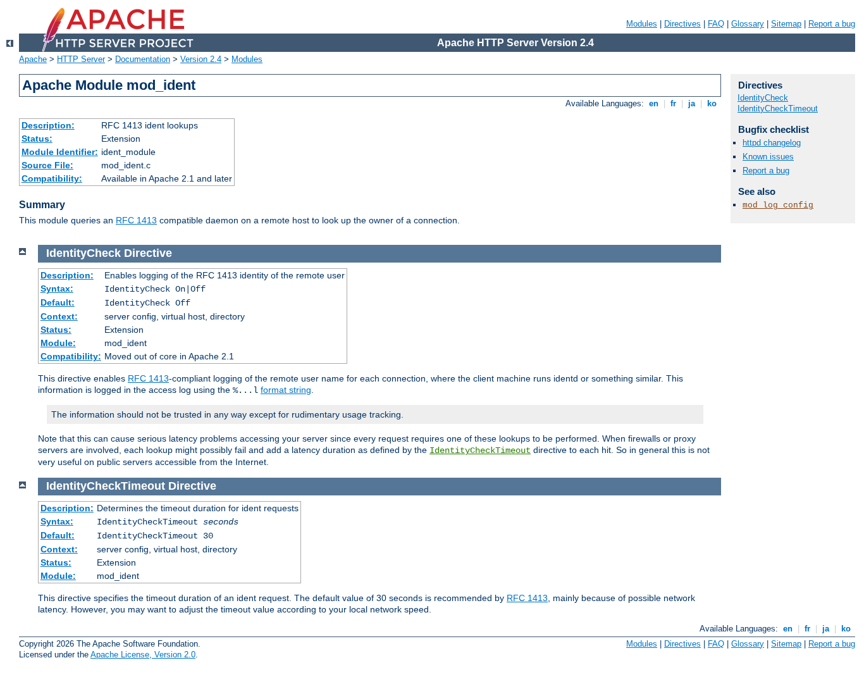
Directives (682, 23)
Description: (48, 125)
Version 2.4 (200, 59)
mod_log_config (778, 205)
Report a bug (831, 23)
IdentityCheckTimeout (480, 450)
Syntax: (56, 288)
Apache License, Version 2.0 (142, 654)
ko (712, 103)
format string (286, 390)
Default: (57, 302)
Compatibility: (52, 178)
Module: (58, 343)
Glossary (747, 23)
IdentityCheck (762, 97)
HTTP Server (81, 59)
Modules (641, 23)
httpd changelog (772, 142)
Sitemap (786, 23)
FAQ (716, 23)
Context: (59, 316)
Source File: (47, 165)
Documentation (142, 59)
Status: (37, 139)
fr (673, 103)
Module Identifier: (60, 152)
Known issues (768, 156)
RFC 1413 (136, 220)
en (653, 103)
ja (692, 103)
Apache (33, 59)
